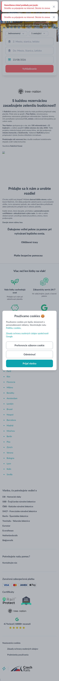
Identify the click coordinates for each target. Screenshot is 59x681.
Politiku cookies (13, 328)
